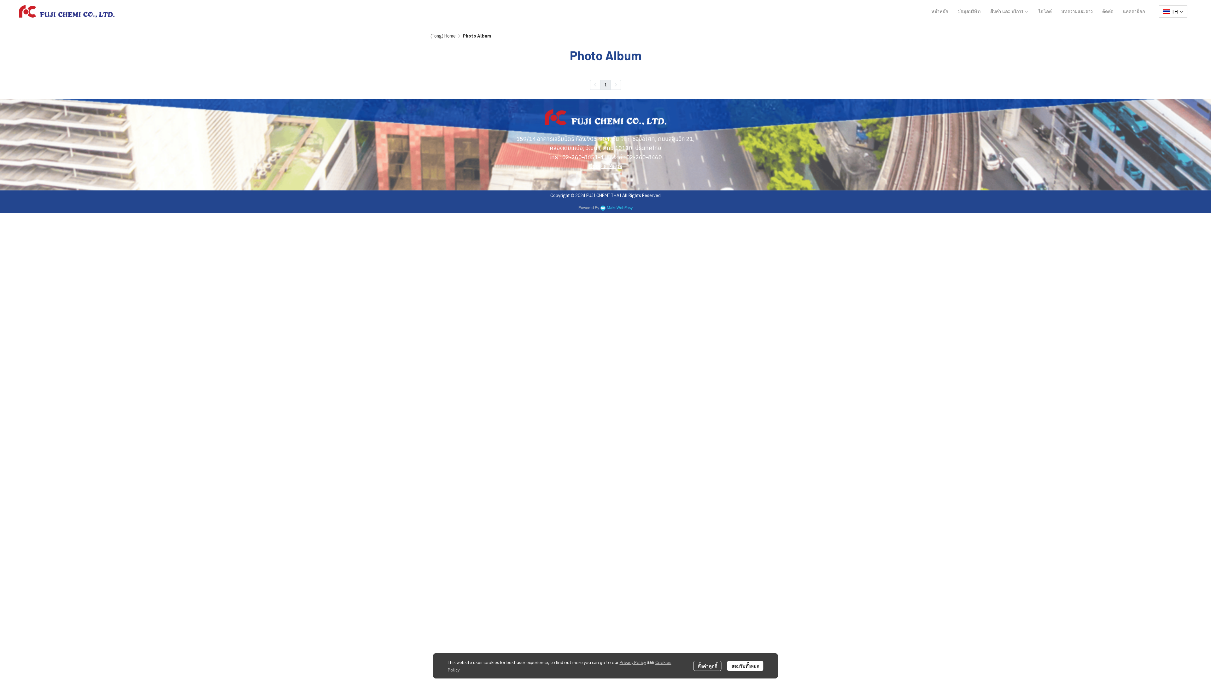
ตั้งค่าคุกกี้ (707, 666)
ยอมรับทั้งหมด (745, 666)
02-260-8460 (644, 157)
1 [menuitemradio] (605, 84)
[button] (1173, 11)
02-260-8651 (580, 157)
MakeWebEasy (620, 208)
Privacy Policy (633, 662)
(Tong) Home (443, 36)
